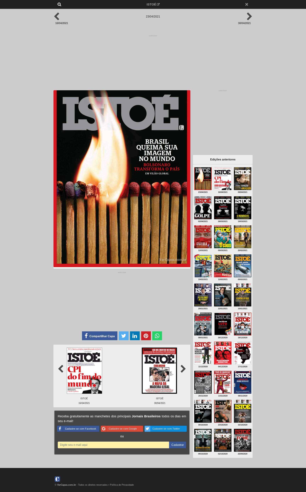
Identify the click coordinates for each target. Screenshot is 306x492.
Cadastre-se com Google (123, 428)
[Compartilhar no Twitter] (124, 335)
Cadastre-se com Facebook (80, 428)
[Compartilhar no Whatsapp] (157, 335)
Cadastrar (177, 444)
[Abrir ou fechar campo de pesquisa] (71, 4)
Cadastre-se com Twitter (166, 428)
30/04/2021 (244, 23)
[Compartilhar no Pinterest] (146, 335)
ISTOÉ (151, 4)
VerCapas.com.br (66, 485)
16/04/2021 (61, 23)
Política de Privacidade (122, 485)
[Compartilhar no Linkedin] (135, 335)
